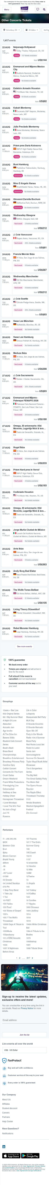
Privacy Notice (27, 1008)
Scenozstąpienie (33, 754)
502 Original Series (11, 713)
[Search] (44, 9)
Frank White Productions (13, 782)
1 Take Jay (7, 893)
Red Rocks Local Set (35, 744)
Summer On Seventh (35, 758)
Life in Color (31, 710)
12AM (28, 873)
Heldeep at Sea (9, 792)
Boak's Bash (8, 747)
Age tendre (7, 730)
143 (28, 886)
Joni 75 (6, 812)
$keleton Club (9, 845)
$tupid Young (8, 859)
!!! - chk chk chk (9, 838)
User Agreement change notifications (28, 1170)
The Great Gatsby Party (36, 778)
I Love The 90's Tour (12, 806)
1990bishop (31, 941)
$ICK (5, 842)
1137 (28, 859)
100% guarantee (16, 659)
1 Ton (5, 896)
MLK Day (30, 720)
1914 (28, 914)
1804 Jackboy (32, 910)
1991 (28, 944)
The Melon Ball (32, 782)
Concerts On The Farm (13, 771)
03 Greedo (7, 879)
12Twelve (30, 876)
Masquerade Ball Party (36, 717)
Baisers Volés (8, 737)
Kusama (6, 816)
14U (28, 896)
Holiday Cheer (9, 795)
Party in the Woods (34, 734)
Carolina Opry (9, 765)
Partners (6, 1117)
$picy (5, 852)
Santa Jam (31, 751)
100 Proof (7, 907)
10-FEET (7, 900)
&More (6, 862)
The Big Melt (31, 775)
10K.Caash (31, 852)
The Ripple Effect (33, 792)
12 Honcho (31, 866)
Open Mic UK (32, 730)
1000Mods (7, 931)
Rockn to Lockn (33, 747)
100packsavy (8, 934)
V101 (28, 799)
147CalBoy (31, 893)
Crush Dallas (8, 775)
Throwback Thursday (35, 795)
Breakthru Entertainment (13, 758)
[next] (32, 957)
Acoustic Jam (8, 727)
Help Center (7, 1121)
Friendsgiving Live (11, 785)
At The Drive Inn (10, 734)
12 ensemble (31, 862)
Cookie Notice (10, 1167)
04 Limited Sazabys (11, 883)
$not (5, 849)
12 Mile (29, 869)
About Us (6, 1099)
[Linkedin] (3, 1147)
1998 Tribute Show (34, 948)
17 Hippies (30, 903)
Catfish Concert (9, 768)
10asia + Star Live (10, 710)
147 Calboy (31, 890)
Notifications (7, 1133)
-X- (4, 869)
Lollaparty (30, 713)
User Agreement (28, 1166)
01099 (5, 876)
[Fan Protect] (12, 1061)
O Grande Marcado (34, 727)
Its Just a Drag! (9, 809)
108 (28, 849)
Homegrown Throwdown (13, 799)
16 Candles (31, 900)
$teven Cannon (9, 855)
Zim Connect (31, 812)
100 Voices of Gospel (12, 910)
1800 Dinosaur (32, 907)
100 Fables (8, 903)
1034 (5, 944)
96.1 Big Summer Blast (13, 717)
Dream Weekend (10, 778)
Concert (4, 16)
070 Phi (6, 886)
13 (27, 879)
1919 (28, 920)
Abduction (7, 723)
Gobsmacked (8, 788)
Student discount (9, 1108)
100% (5, 914)
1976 (28, 938)
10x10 (29, 855)
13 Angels (30, 883)
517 (28, 957)
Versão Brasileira (33, 802)
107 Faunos (31, 838)
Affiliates (6, 1104)
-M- (4, 866)
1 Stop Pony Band (10, 890)
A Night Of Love (9, 720)
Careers (6, 1112)
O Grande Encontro (34, 723)
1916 (28, 917)
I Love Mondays (10, 802)
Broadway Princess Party (13, 761)
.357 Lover (7, 873)
